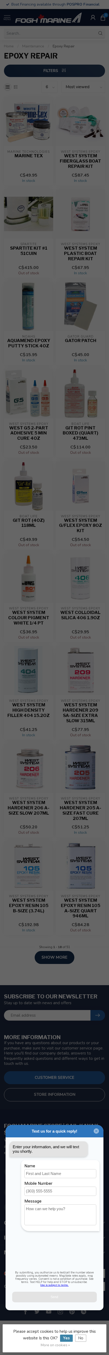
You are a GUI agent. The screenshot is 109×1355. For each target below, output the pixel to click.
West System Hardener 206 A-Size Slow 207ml (28, 808)
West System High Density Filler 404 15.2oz (28, 710)
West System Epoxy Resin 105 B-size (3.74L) (28, 905)
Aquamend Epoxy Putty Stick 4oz (28, 343)
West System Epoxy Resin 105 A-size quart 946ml (80, 908)
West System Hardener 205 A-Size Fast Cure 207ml (80, 810)
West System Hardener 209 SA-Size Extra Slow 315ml (80, 712)
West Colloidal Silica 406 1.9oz (80, 615)
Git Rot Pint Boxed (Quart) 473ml (80, 433)
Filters (51, 70)
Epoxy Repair (64, 46)
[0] (103, 17)
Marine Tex (29, 155)
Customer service (54, 1077)
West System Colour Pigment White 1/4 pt (28, 618)
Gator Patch (80, 340)
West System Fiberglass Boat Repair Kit (80, 161)
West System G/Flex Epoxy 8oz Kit (80, 525)
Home (9, 46)
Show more (54, 957)
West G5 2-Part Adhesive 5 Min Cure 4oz (28, 433)
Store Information (54, 1094)
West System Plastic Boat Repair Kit (80, 253)
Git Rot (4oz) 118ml (28, 523)
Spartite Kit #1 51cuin (28, 251)
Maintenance (33, 46)
